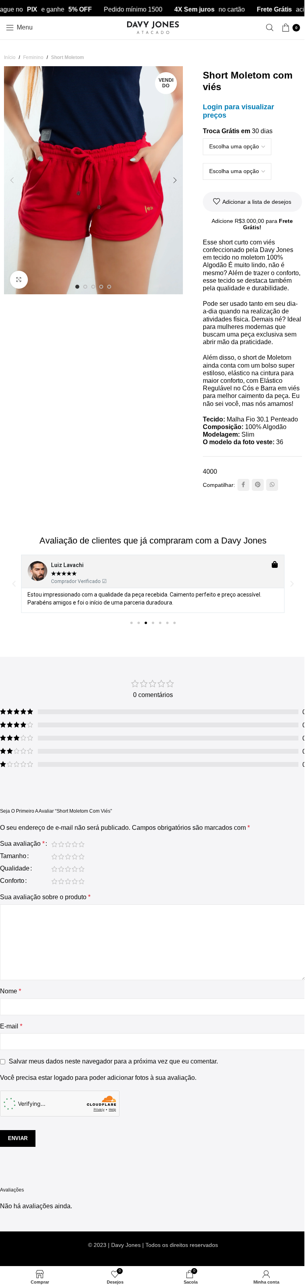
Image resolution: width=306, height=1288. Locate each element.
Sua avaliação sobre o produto (45, 897)
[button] (12, 180)
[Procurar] (270, 27)
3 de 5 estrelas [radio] (68, 844)
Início (10, 57)
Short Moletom (67, 57)
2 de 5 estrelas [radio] (61, 844)
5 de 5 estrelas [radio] (81, 844)
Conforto (12, 881)
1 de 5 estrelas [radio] (54, 844)
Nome (10, 991)
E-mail (11, 1026)
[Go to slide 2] (85, 287)
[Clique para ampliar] (19, 280)
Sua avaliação (22, 844)
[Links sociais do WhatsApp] (272, 485)
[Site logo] (153, 27)
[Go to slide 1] (77, 287)
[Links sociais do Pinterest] (258, 485)
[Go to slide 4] (101, 287)
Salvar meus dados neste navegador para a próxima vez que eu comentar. (113, 1061)
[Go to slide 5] (109, 287)
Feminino (33, 57)
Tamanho (13, 856)
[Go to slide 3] (93, 287)
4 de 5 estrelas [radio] (74, 844)
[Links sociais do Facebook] (243, 485)
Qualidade (14, 868)
